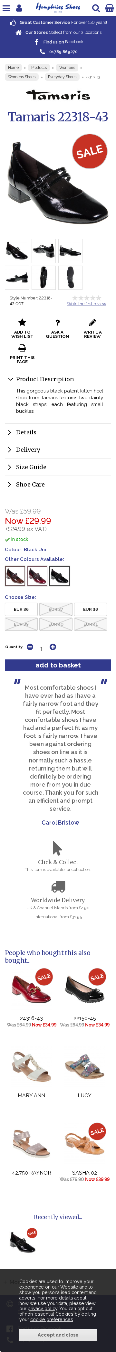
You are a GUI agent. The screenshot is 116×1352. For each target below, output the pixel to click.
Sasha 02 (84, 1173)
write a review (92, 334)
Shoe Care (30, 484)
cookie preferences (51, 1319)
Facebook (63, 42)
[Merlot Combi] (37, 576)
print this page (22, 359)
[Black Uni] (59, 576)
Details (26, 432)
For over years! (63, 22)
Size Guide (31, 467)
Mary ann (31, 1095)
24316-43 (31, 1018)
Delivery (28, 449)
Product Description (45, 379)
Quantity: (14, 647)
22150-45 (84, 1018)
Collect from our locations (63, 32)
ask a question (57, 334)
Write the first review (86, 303)
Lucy (85, 1095)
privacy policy (42, 1308)
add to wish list (22, 334)
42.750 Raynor (31, 1173)
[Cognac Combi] (15, 576)
